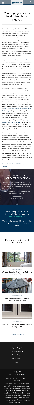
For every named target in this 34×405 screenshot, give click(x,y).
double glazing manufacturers (21, 60)
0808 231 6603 (17, 216)
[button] (17, 198)
